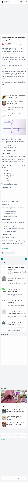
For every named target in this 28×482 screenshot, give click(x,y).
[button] (23, 45)
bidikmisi (13, 437)
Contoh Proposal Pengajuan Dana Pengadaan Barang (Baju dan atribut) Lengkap (15, 418)
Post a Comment (10, 253)
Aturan (9, 434)
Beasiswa (5, 437)
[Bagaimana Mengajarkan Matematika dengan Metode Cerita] (14, 403)
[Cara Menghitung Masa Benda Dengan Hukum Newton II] (4, 302)
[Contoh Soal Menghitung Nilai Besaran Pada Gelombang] (4, 117)
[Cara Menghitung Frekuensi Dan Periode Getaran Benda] (4, 111)
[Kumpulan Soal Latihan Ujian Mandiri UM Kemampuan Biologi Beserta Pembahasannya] (4, 324)
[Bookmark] (3, 253)
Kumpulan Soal (5, 248)
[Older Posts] (2, 259)
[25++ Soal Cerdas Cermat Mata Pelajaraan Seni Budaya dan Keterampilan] (4, 99)
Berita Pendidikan (22, 478)
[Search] (23, 2)
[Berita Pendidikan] (5, 2)
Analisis (3, 434)
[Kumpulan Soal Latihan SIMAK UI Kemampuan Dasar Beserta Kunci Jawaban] (4, 313)
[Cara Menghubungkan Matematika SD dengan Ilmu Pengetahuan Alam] (4, 426)
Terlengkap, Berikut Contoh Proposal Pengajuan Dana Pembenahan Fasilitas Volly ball (15, 411)
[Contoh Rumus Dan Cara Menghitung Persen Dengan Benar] (4, 291)
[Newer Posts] (26, 259)
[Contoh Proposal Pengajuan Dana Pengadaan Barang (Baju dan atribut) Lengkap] (4, 420)
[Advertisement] (14, 18)
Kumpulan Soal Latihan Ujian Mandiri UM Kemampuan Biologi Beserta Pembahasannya (16, 324)
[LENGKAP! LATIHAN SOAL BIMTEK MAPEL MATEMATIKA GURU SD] (4, 105)
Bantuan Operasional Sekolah (20, 434)
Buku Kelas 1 (22, 437)
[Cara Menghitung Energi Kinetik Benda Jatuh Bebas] (4, 280)
